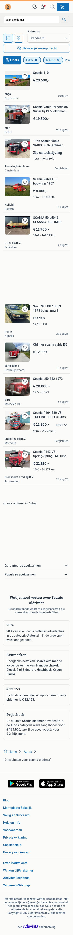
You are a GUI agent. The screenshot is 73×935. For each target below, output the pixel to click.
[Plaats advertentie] (63, 7)
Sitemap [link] (24, 885)
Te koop (50, 60)
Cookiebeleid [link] (12, 845)
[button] (43, 7)
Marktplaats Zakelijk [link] (17, 808)
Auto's (29, 60)
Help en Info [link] (11, 822)
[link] (8, 7)
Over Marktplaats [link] (15, 863)
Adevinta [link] (9, 878)
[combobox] (31, 19)
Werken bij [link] (10, 870)
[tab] (8, 38)
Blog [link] (6, 800)
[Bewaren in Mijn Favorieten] (25, 76)
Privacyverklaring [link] (15, 837)
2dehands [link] (22, 878)
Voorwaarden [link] (12, 830)
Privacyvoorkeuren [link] (16, 852)
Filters (14, 60)
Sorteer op (33, 31)
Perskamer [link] (25, 870)
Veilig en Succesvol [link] (16, 815)
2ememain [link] (10, 885)
